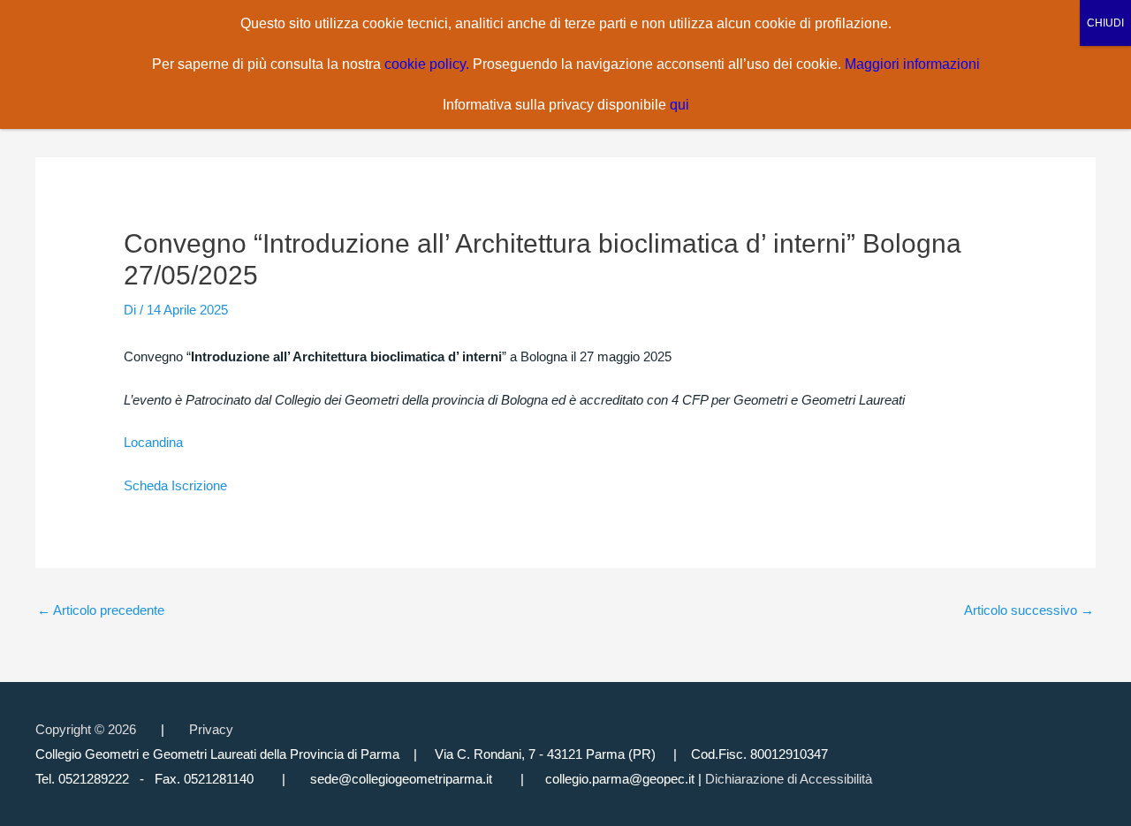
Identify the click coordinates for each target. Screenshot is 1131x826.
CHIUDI (1105, 23)
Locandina (153, 442)
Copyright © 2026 (85, 729)
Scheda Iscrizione (175, 485)
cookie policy (425, 64)
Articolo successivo (1029, 610)
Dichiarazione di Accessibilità (788, 778)
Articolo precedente (100, 610)
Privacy (211, 729)
